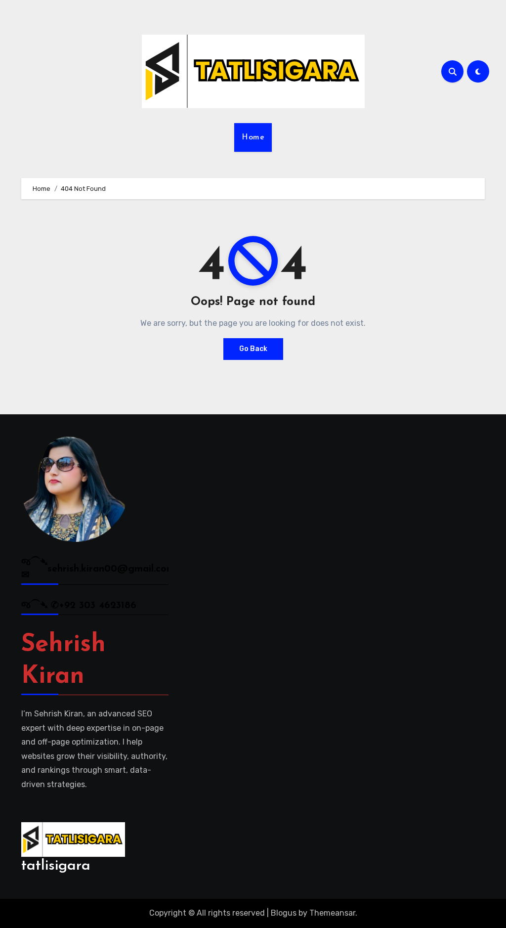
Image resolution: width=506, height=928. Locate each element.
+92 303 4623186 (97, 606)
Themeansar (332, 913)
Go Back (253, 349)
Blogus (283, 913)
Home (253, 137)
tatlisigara (55, 866)
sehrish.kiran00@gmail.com (111, 569)
